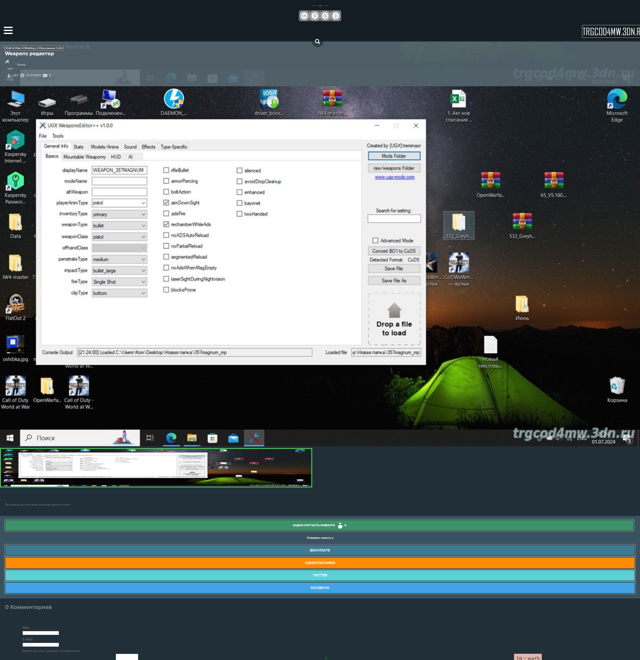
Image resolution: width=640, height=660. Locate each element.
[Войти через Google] (325, 15)
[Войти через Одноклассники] (335, 15)
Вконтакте (320, 550)
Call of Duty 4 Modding (20, 48)
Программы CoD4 (51, 48)
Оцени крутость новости (319, 525)
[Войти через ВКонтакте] (304, 15)
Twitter (320, 575)
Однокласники (320, 563)
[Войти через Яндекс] (315, 15)
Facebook (320, 588)
